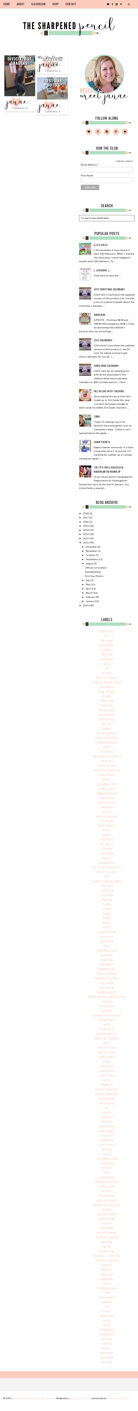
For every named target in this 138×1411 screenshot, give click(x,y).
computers (106, 798)
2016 (86, 521)
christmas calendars (107, 756)
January (90, 601)
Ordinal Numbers (107, 1094)
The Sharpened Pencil (23, 1398)
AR (106, 668)
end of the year (107, 871)
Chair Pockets (102, 442)
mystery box (106, 1052)
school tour (107, 1186)
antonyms (106, 659)
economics (106, 862)
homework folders (106, 978)
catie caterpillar (107, 737)
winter (107, 1348)
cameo (106, 728)
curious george (106, 816)
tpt (107, 1306)
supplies (107, 1269)
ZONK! (97, 416)
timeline (107, 1302)
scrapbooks (107, 1195)
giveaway (106, 936)
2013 (86, 534)
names (106, 1061)
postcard (107, 1135)
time (107, 1292)
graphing (107, 959)
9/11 (107, 636)
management (107, 1019)
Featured (107, 885)
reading (106, 1149)
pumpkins (106, 1140)
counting (107, 807)
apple (107, 663)
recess (107, 1154)
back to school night (107, 682)
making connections (107, 1015)
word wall (107, 1352)
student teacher (106, 1260)
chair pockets (106, 742)
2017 (86, 517)
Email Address (90, 164)
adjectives (107, 645)
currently (106, 821)
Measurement (106, 1033)
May (88, 584)
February (91, 597)
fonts (107, 904)
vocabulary (106, 1329)
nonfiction (106, 1075)
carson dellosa (107, 733)
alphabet (107, 650)
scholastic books (107, 1181)
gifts (107, 927)
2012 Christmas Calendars (109, 289)
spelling (106, 1242)
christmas (107, 751)
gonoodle (106, 941)
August (90, 563)
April (89, 588)
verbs (107, 1325)
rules (106, 1172)
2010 (86, 605)
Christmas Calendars (106, 365)
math (106, 1024)
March (89, 593)
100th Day (107, 631)
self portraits (107, 1200)
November (92, 551)
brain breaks (107, 710)
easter (107, 858)
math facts (107, 1029)
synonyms (106, 1279)
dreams (107, 848)
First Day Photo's (52, 83)
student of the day (107, 1255)
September (92, 559)
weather (107, 1339)
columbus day (106, 784)
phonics (106, 1121)
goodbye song (106, 950)
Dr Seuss (107, 844)
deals (107, 830)
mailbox (106, 1010)
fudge (107, 918)
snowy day (107, 1228)
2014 (86, 530)
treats (106, 1311)
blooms (107, 696)
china (107, 747)
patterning (107, 1103)
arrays (106, 673)
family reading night (107, 881)
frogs (107, 913)
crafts (106, 811)
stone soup (107, 1251)
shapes (107, 1209)
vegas (107, 1320)
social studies (107, 1232)
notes (107, 1080)
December (92, 546)
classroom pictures (106, 770)
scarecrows (107, 1177)
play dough (106, 1131)
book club (107, 700)
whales (107, 1343)
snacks (107, 1223)
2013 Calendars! (103, 340)
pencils (107, 1112)
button (107, 723)
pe (107, 1107)
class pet (106, 760)
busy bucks (107, 714)
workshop (106, 1357)
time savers (107, 1297)
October (91, 555)
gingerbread (106, 932)
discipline (107, 839)
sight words (107, 1218)
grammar (107, 955)
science (106, 1191)
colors (106, 779)
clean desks (107, 774)
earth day (107, 853)
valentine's (107, 1315)
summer (106, 1265)
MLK (106, 1043)
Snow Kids (100, 314)
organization (107, 1098)
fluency (107, 899)
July (88, 580)
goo (106, 946)
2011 (86, 542)
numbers (107, 1084)
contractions (107, 802)
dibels (107, 835)
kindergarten (107, 992)
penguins (107, 1117)
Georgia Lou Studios (80, 1398)
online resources (107, 1089)
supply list (106, 1274)
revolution (107, 1163)
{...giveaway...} (101, 270)
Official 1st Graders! (20, 61)
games (106, 922)
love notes (107, 1006)
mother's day (107, 1047)
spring (106, 1246)
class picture (107, 765)
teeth (107, 1283)
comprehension (106, 793)
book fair (106, 705)
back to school (106, 677)
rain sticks (107, 1144)
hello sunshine (107, 973)
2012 (86, 538)
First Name (87, 175)
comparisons (107, 788)
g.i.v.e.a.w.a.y (101, 245)
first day (107, 895)
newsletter (107, 1070)
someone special (106, 1237)
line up (107, 1001)
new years (107, 1066)
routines (107, 1167)
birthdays (106, 687)
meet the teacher (106, 1038)
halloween (107, 964)
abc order (107, 640)
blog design (107, 691)
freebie (107, 908)
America (107, 654)
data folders (107, 825)
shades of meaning (107, 1204)
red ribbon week (107, 1158)
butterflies (107, 719)
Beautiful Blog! (52, 61)
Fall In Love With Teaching (109, 391)
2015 (86, 525)
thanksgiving (107, 1288)
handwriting (106, 969)
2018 (86, 513)
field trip (106, 890)
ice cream (107, 983)
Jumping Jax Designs (118, 1398)
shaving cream (107, 1214)
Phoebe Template (46, 1398)
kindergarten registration (107, 996)
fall (106, 876)
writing (107, 1362)
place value (107, 1126)
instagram (107, 987)
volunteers (106, 1334)
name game (107, 1056)
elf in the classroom (107, 867)
